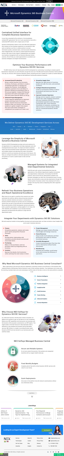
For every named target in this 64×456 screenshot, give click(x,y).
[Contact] (62, 5)
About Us (30, 438)
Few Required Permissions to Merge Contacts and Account (31, 413)
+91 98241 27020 (54, 443)
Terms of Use (40, 438)
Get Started (47, 430)
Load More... (32, 393)
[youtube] (58, 452)
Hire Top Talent (29, 5)
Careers (29, 440)
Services (14, 5)
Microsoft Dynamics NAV (32, 21)
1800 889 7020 (53, 446)
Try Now (49, 1)
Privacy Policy (40, 440)
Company (44, 5)
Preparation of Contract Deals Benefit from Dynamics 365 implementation (53, 413)
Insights (53, 5)
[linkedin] (48, 452)
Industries (37, 5)
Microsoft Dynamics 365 (17, 21)
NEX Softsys (13, 451)
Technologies (21, 5)
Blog (49, 5)
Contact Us (39, 446)
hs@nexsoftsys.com (54, 440)
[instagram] (56, 452)
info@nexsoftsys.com (55, 438)
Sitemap (39, 443)
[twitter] (53, 452)
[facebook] (51, 452)
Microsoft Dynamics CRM (47, 21)
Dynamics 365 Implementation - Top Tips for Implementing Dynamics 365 (10, 413)
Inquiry (58, 5)
